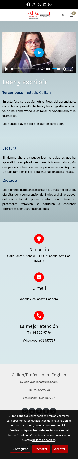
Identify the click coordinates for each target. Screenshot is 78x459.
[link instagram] (33, 4)
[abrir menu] (6, 15)
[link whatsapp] (50, 4)
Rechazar (41, 449)
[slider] (23, 69)
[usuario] (63, 15)
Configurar (20, 449)
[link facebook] (28, 4)
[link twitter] (39, 4)
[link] (39, 15)
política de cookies (43, 439)
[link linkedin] (44, 4)
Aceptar (59, 449)
